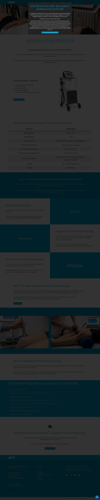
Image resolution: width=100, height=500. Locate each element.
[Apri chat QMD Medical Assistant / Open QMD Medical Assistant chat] (97, 497)
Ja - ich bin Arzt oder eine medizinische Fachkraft (50, 32)
